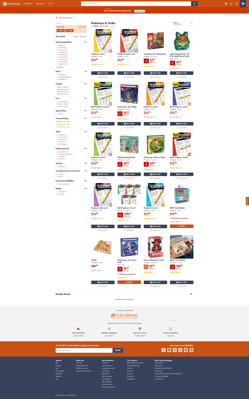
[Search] (194, 3)
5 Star (70, 30)
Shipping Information (108, 368)
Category (58, 365)
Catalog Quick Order (82, 365)
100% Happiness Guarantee (135, 363)
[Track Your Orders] (226, 3)
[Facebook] (164, 350)
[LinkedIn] (169, 350)
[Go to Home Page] (56, 18)
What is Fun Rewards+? (109, 387)
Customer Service (107, 365)
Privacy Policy (159, 363)
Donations (130, 371)
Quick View (103, 77)
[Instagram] (191, 350)
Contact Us (105, 363)
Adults (61, 30)
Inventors (130, 373)
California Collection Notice (163, 368)
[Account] (237, 3)
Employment (131, 379)
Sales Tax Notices (107, 376)
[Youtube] (186, 350)
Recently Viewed (63, 294)
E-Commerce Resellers (161, 376)
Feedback (247, 201)
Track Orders (105, 371)
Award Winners (60, 371)
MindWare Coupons (82, 368)
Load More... (60, 67)
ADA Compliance (107, 382)
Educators (59, 376)
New (57, 368)
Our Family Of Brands (133, 365)
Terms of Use (158, 365)
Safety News (158, 371)
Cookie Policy (159, 379)
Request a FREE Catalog (83, 371)
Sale (57, 379)
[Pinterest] (175, 350)
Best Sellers (59, 373)
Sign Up (118, 350)
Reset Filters (82, 26)
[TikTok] (180, 350)
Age (57, 363)
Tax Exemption (106, 379)
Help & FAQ (105, 373)
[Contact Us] (231, 3)
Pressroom (130, 376)
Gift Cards (79, 363)
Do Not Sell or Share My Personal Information (168, 373)
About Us (129, 368)
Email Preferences (107, 384)
